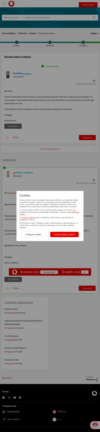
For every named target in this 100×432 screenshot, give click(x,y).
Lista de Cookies (28, 217)
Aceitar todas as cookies (64, 234)
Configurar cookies (33, 234)
